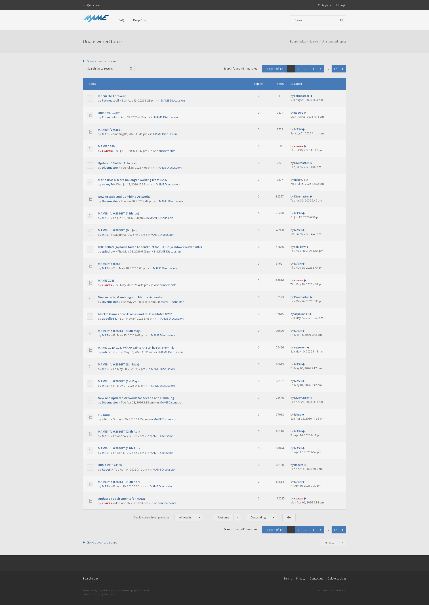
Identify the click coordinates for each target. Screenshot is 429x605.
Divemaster (110, 168)
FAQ (121, 20)
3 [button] (306, 69)
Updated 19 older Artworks (117, 163)
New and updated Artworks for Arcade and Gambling (136, 398)
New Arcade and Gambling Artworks (124, 197)
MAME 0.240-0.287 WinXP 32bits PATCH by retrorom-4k (136, 348)
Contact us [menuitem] (316, 578)
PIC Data (104, 415)
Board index (90, 578)
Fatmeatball (110, 100)
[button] (342, 68)
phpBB (102, 590)
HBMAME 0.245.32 (110, 465)
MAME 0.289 (106, 146)
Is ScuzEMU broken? (112, 96)
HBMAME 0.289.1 (109, 113)
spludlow (108, 251)
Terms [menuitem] (288, 578)
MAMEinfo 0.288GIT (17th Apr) (119, 448)
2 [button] (298, 69)
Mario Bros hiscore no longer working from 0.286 (132, 180)
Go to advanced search (102, 61)
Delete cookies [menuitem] (337, 578)
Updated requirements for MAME (121, 499)
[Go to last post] (311, 96)
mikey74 (108, 184)
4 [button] (313, 69)
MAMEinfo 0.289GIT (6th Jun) (117, 230)
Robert (106, 117)
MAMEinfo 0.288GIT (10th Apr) (119, 482)
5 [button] (320, 69)
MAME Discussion (173, 100)
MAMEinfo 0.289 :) (110, 129)
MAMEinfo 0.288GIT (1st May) (118, 381)
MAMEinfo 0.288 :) (110, 264)
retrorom (108, 352)
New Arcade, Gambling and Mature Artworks (130, 297)
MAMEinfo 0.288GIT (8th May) (118, 364)
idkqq (106, 419)
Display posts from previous (162, 517)
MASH (106, 134)
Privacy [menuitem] (300, 578)
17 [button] (335, 69)
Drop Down (140, 20)
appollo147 (109, 318)
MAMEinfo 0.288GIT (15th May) (119, 331)
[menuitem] (341, 5)
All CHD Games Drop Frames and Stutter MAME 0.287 (135, 314)
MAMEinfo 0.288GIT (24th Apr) (119, 431)
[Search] (341, 20)
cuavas (107, 151)
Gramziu (109, 594)
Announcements (164, 151)
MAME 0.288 (106, 280)
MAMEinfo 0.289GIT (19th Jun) (118, 213)
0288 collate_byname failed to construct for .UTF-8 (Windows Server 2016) (150, 247)
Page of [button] (275, 69)
